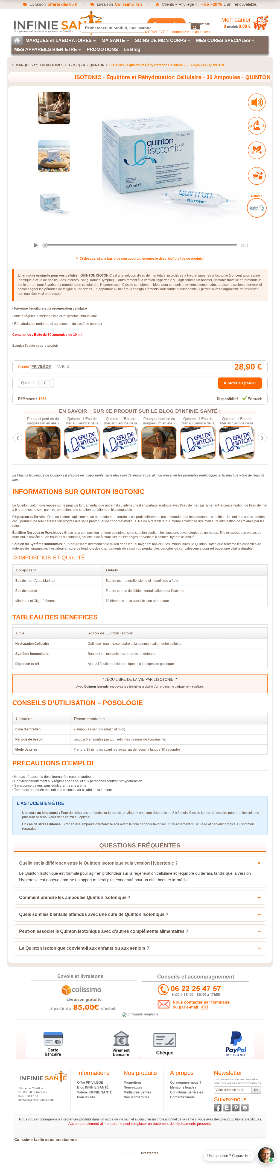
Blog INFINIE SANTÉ (93, 1087)
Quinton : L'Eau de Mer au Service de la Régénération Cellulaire (82, 421)
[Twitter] (227, 1107)
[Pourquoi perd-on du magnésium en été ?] (43, 442)
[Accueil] (16, 40)
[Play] (36, 245)
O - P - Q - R (76, 65)
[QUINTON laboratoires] (257, 208)
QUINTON (96, 65)
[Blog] (245, 1107)
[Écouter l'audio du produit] (257, 102)
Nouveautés (133, 1087)
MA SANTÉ (113, 40)
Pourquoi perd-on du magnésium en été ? (43, 421)
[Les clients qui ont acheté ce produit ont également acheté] (257, 176)
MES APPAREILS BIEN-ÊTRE (45, 49)
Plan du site (86, 1097)
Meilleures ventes (137, 1092)
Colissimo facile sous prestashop (45, 1139)
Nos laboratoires (137, 1097)
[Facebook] (217, 1107)
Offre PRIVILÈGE (90, 1082)
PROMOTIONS (102, 49)
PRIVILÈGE (41, 367)
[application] (140, 245)
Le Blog (132, 49)
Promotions (133, 1082)
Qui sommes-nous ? (185, 1082)
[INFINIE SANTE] (57, 23)
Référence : (27, 399)
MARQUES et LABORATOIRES (58, 40)
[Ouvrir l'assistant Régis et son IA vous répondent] (266, 1155)
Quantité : (29, 383)
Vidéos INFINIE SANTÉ (94, 1092)
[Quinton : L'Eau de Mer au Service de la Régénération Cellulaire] (82, 442)
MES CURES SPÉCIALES (223, 40)
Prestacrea (150, 1153)
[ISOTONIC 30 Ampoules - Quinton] (54, 108)
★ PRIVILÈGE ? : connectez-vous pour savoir (178, 32)
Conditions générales (186, 1092)
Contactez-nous (182, 1097)
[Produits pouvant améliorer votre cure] (257, 150)
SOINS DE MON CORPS (160, 40)
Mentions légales (183, 1087)
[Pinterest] (236, 1107)
